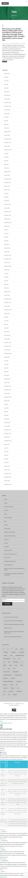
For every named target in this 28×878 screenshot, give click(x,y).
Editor (13, 43)
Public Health (19, 681)
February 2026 (7, 95)
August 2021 (6, 269)
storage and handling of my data (15, 594)
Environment (15, 662)
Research (5, 684)
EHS (19, 658)
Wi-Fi (9, 694)
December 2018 (7, 386)
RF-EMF (11, 684)
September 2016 (7, 484)
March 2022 (6, 244)
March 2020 (6, 331)
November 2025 (7, 106)
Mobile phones (16, 671)
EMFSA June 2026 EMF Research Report (12, 636)
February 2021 (7, 291)
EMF (4, 662)
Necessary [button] (2, 750)
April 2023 (6, 197)
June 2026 (6, 80)
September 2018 (7, 397)
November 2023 (7, 182)
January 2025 (7, 135)
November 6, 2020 (6, 43)
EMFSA (5, 499)
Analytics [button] (2, 848)
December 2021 (7, 255)
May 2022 (6, 237)
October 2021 (7, 262)
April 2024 (6, 164)
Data (14, 658)
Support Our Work (8, 550)
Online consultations (8, 565)
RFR (16, 684)
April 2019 (6, 371)
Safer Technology (8, 517)
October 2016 (7, 480)
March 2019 (6, 375)
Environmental (7, 528)
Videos (5, 514)
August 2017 (6, 444)
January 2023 (7, 208)
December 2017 (7, 429)
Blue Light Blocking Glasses (10, 561)
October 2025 (7, 109)
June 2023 (6, 193)
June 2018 (6, 408)
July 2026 (6, 77)
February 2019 (7, 379)
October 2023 (7, 186)
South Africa (19, 691)
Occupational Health (7, 675)
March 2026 (6, 91)
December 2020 (7, 299)
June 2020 (6, 320)
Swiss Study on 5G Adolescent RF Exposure (13, 620)
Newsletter (6, 546)
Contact (6, 503)
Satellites (5, 688)
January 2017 (7, 469)
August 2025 (6, 113)
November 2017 (7, 433)
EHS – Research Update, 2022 (10, 554)
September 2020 (7, 309)
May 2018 (6, 411)
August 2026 (6, 73)
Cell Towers (21, 652)
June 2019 (6, 364)
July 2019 (6, 360)
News (5, 521)
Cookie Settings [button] (3, 723)
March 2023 (6, 200)
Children (5, 655)
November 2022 (7, 215)
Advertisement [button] (3, 859)
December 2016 (7, 473)
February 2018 (7, 422)
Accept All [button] (10, 723)
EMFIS (9, 662)
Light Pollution (6, 671)
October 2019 (7, 349)
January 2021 (7, 295)
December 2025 (7, 102)
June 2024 (6, 157)
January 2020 (7, 339)
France (4, 665)
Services (6, 525)
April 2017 (6, 458)
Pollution (13, 678)
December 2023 (7, 179)
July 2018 (6, 404)
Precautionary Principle (8, 681)
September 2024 (7, 149)
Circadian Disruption (19, 655)
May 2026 (6, 84)
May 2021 (6, 280)
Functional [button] (2, 829)
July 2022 (6, 229)
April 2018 (6, 415)
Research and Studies (20, 43)
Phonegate (5, 678)
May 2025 (6, 120)
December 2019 (7, 342)
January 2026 (7, 99)
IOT (4, 668)
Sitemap (6, 543)
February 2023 (7, 204)
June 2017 (6, 451)
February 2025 (7, 131)
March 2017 (6, 462)
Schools (12, 688)
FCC (22, 662)
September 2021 (7, 266)
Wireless (15, 694)
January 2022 (7, 251)
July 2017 (6, 448)
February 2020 (7, 335)
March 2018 (6, 419)
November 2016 (7, 477)
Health (10, 665)
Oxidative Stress (18, 675)
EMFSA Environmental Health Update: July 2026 (14, 624)
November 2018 (7, 389)
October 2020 (7, 306)
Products (6, 510)
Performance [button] (3, 839)
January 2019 (7, 382)
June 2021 (6, 277)
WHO (4, 694)
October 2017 (7, 437)
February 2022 (7, 248)
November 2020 (7, 302)
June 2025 (6, 117)
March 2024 (6, 168)
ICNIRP (21, 665)
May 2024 (6, 160)
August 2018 (6, 400)
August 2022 (6, 226)
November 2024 (7, 142)
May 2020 (6, 324)
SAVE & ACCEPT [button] (3, 877)
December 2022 (7, 211)
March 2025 (6, 128)
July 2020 (6, 317)
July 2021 (6, 273)
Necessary (4, 752)
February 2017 (7, 466)
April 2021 (6, 284)
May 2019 (6, 368)
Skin (18, 688)
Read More (4, 61)
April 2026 (6, 88)
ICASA (16, 665)
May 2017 (6, 455)
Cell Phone (5, 652)
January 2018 (7, 426)
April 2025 (6, 124)
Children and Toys (8, 628)
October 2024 (7, 146)
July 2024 (6, 153)
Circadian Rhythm (6, 658)
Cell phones (13, 652)
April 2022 (6, 240)
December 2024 (7, 139)
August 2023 (6, 189)
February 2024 (7, 171)
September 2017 (7, 440)
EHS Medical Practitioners (9, 532)
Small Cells (11, 691)
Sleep (4, 691)
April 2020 (6, 328)
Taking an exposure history (10, 535)
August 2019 (6, 357)
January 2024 (7, 175)
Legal (9, 668)
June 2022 (6, 233)
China (11, 655)
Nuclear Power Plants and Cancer (11, 617)
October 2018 (7, 393)
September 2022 (7, 222)
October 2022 (7, 219)
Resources (6, 539)
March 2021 (6, 288)
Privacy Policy (7, 557)
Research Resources (8, 506)
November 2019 (7, 346)
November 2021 (7, 259)
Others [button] (1, 869)
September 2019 (7, 353)
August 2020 (6, 313)
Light (14, 668)
